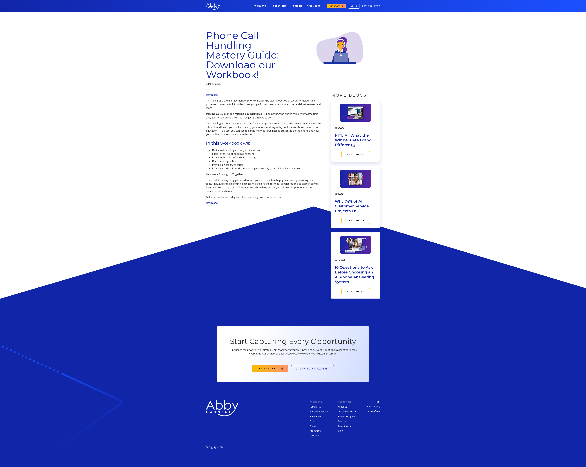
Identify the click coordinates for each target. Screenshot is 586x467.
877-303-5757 (371, 6)
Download (212, 94)
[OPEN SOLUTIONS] (288, 6)
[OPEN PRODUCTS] (268, 6)
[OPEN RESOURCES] (322, 6)
